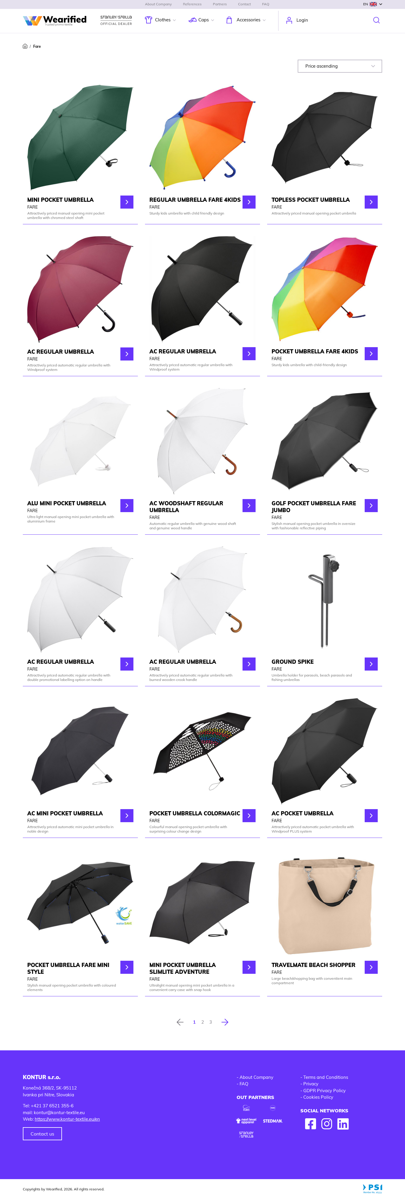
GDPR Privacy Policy (324, 1090)
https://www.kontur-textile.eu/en (67, 1119)
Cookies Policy (318, 1097)
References (192, 4)
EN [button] (365, 4)
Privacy (310, 1084)
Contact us (42, 1134)
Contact (244, 4)
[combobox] (340, 66)
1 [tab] (194, 1022)
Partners (220, 4)
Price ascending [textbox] (321, 66)
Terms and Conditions (325, 1077)
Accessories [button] (248, 20)
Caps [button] (203, 20)
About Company (158, 4)
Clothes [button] (162, 20)
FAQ (265, 4)
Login (302, 20)
